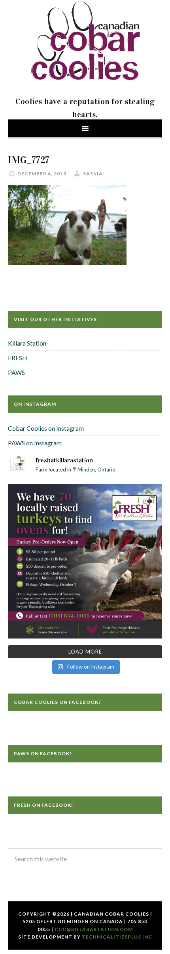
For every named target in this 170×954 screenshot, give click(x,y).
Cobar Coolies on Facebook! (57, 702)
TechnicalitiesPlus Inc (117, 937)
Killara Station (27, 343)
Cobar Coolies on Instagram (46, 428)
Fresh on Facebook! (43, 805)
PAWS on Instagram (35, 443)
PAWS (16, 372)
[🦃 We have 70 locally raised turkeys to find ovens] (85, 561)
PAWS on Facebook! (43, 753)
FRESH (17, 357)
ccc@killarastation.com (94, 929)
